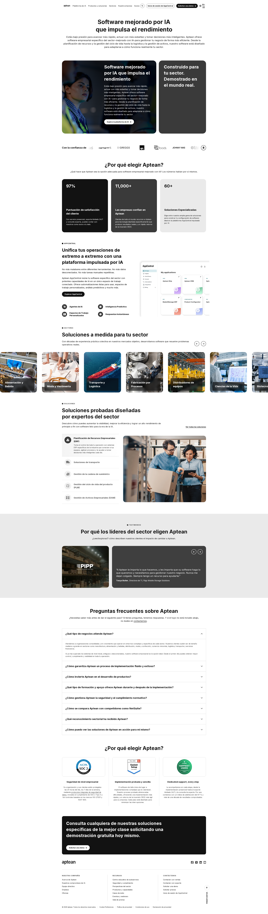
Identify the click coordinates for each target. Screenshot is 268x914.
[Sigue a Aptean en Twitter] (196, 863)
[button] (18, 372)
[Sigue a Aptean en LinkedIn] (200, 863)
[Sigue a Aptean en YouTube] (205, 863)
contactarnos (140, 621)
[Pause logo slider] (203, 147)
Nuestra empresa (125, 6)
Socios (136, 6)
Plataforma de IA (79, 6)
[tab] (90, 445)
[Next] (203, 343)
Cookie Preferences (106, 907)
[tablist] (90, 469)
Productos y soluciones (97, 6)
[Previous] (196, 343)
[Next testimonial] (200, 551)
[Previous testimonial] (193, 551)
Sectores (112, 6)
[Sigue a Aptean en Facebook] (192, 863)
